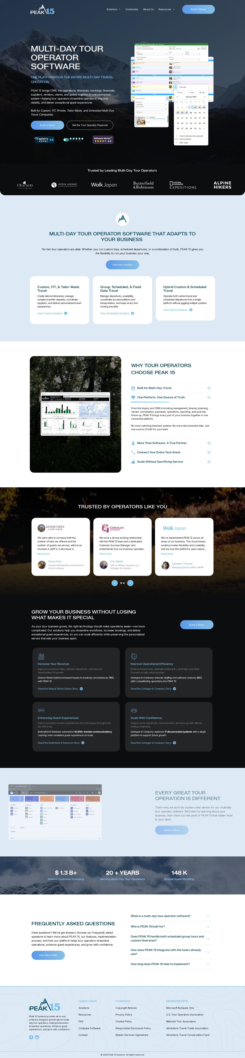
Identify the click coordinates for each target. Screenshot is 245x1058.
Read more (44, 553)
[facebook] (31, 1037)
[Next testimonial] (130, 583)
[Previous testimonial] (115, 583)
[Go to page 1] (121, 583)
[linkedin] (37, 1037)
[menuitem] (113, 9)
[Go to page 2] (123, 583)
